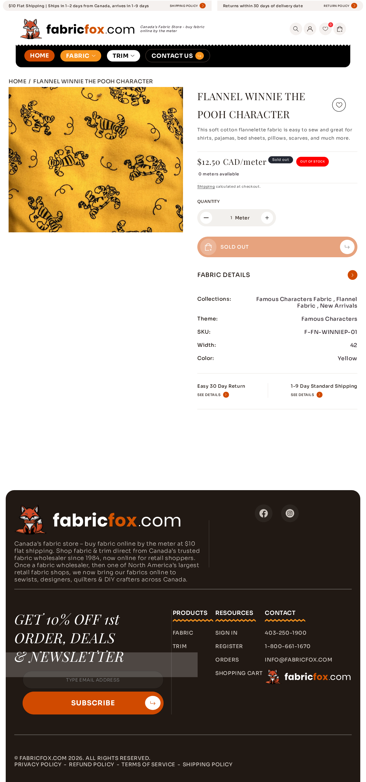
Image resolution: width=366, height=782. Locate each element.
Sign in (226, 633)
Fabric (183, 633)
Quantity (208, 201)
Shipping (206, 186)
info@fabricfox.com (298, 660)
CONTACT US (172, 56)
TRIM (120, 56)
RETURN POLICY (337, 6)
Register (229, 646)
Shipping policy (208, 764)
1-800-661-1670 (288, 646)
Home (17, 81)
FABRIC (77, 56)
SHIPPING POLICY (184, 6)
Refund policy (91, 764)
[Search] (296, 29)
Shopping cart (239, 673)
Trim (180, 646)
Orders (227, 660)
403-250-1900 (286, 633)
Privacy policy (37, 764)
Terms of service (148, 764)
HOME (39, 55)
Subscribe (93, 703)
